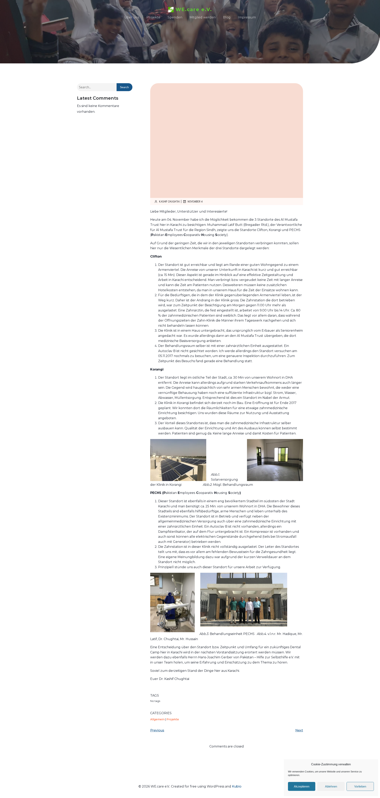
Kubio (236, 786)
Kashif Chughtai (169, 201)
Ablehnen (331, 786)
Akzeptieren (301, 786)
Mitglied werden (203, 17)
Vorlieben (360, 786)
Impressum (247, 17)
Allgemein (157, 719)
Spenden (175, 17)
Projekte (153, 17)
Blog (227, 17)
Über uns (131, 17)
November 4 (195, 201)
